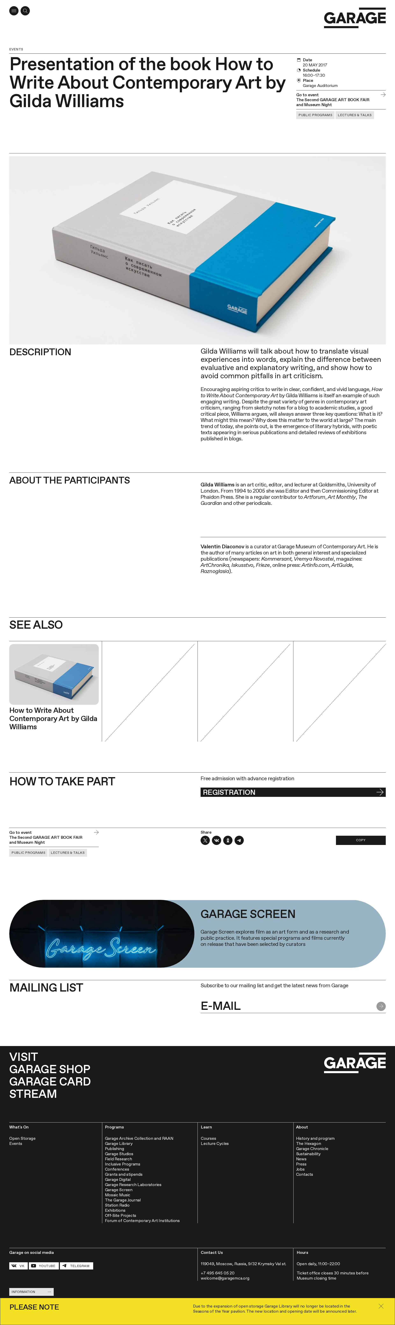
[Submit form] (381, 1006)
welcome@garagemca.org (225, 1278)
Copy (361, 840)
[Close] (381, 1306)
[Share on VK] (216, 840)
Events (16, 49)
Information (23, 1292)
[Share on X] (205, 840)
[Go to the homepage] (355, 18)
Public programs (315, 115)
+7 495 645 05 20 (218, 1273)
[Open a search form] (25, 10)
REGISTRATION (229, 792)
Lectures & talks (355, 115)
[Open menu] (14, 10)
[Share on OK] (227, 840)
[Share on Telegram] (239, 840)
